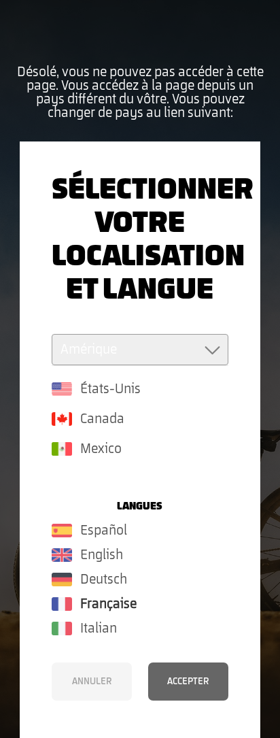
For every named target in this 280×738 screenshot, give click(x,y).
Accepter (188, 681)
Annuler (91, 681)
